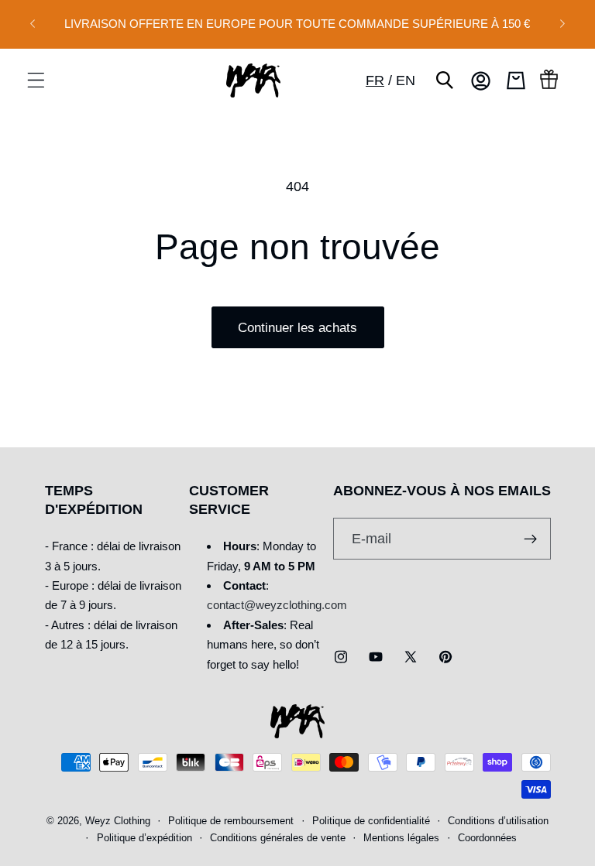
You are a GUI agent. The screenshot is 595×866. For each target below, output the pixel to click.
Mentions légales (401, 838)
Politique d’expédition (144, 838)
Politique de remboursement (231, 821)
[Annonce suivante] (562, 24)
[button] (35, 80)
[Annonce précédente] (32, 24)
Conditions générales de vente (278, 838)
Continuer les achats (297, 327)
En (405, 80)
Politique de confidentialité (371, 821)
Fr (375, 80)
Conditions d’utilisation (498, 821)
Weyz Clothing (117, 821)
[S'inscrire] (530, 539)
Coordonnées (487, 838)
